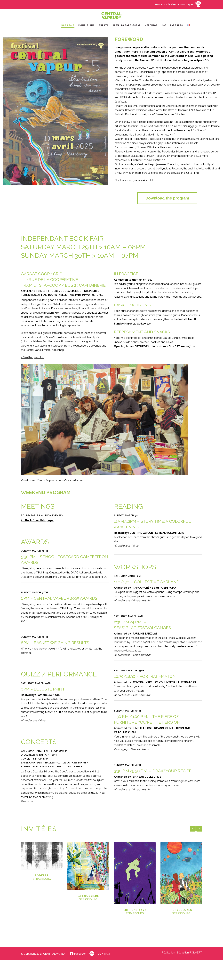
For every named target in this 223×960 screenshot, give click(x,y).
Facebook (79, 953)
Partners (176, 25)
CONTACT (104, 953)
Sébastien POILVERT (189, 952)
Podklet (42, 875)
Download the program (167, 198)
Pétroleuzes (181, 910)
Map (163, 25)
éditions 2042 (134, 910)
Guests (104, 25)
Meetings (151, 25)
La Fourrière (88, 896)
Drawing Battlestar (127, 25)
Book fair (67, 25)
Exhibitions (86, 25)
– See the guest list (32, 357)
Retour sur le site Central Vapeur (175, 4)
